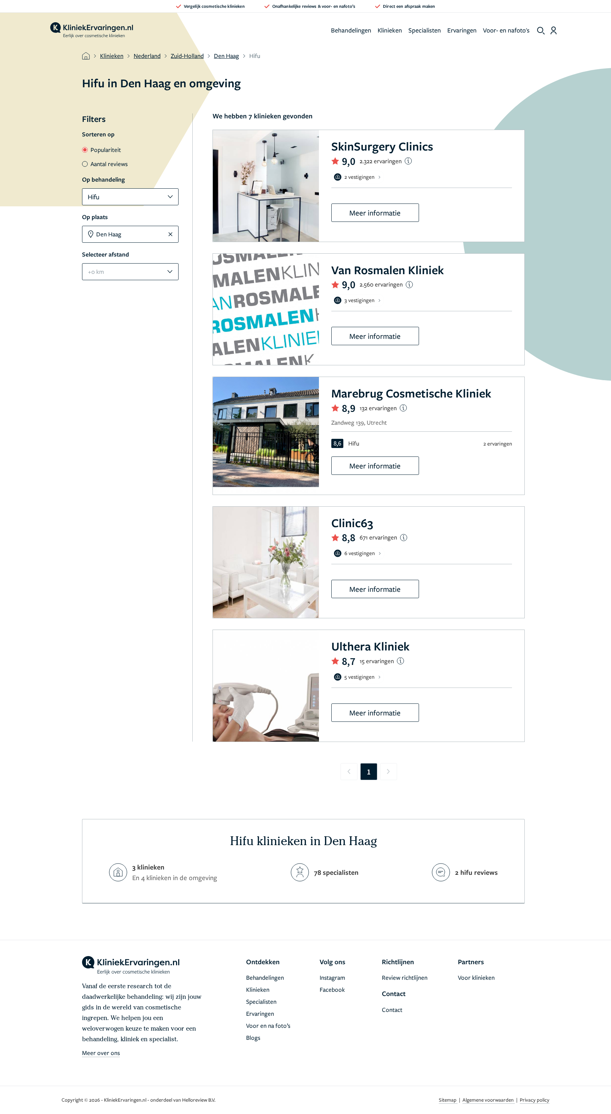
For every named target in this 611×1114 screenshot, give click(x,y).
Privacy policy (534, 1099)
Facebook (332, 989)
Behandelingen (351, 30)
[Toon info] (408, 161)
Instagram (332, 977)
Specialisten (424, 30)
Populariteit (106, 150)
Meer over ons (101, 1053)
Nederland (147, 56)
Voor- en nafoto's (506, 30)
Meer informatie (375, 213)
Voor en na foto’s (268, 1025)
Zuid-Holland (187, 56)
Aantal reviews (109, 164)
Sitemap (448, 1099)
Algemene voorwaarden (488, 1099)
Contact (392, 1010)
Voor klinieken (476, 977)
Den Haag (226, 56)
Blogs (253, 1037)
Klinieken (390, 30)
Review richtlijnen (404, 977)
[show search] (541, 31)
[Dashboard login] (554, 30)
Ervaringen (462, 30)
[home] (91, 30)
